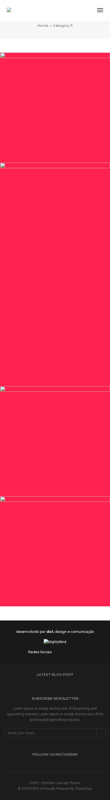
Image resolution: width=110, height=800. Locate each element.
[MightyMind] (18, 10)
